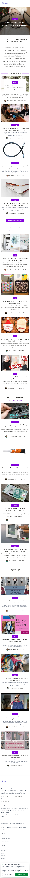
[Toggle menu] (27, 3)
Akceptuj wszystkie (21, 874)
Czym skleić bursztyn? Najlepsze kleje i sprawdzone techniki (14, 808)
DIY (15, 255)
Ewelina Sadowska (5, 838)
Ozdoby (15, 82)
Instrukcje (15, 125)
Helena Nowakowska (6, 836)
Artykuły (4, 805)
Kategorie (4, 845)
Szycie (15, 19)
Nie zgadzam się (8, 874)
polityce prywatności (15, 871)
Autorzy (3, 833)
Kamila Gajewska (5, 841)
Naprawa (15, 162)
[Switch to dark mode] (25, 3)
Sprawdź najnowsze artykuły (15, 220)
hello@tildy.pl (6, 801)
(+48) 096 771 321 (7, 799)
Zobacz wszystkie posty (15, 231)
